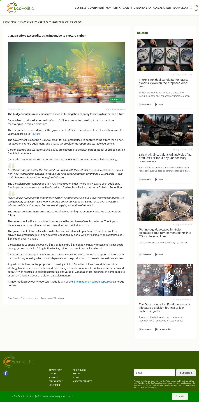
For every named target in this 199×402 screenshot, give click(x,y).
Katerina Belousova (115, 109)
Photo (76, 374)
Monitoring (113, 7)
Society (127, 7)
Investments (34, 298)
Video (76, 377)
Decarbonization (163, 329)
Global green (162, 7)
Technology (180, 7)
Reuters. (35, 133)
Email (139, 372)
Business (80, 7)
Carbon (24, 298)
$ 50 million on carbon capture (92, 281)
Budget (16, 298)
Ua (196, 9)
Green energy (143, 7)
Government (96, 7)
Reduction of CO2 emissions (53, 298)
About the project (82, 381)
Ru (196, 6)
